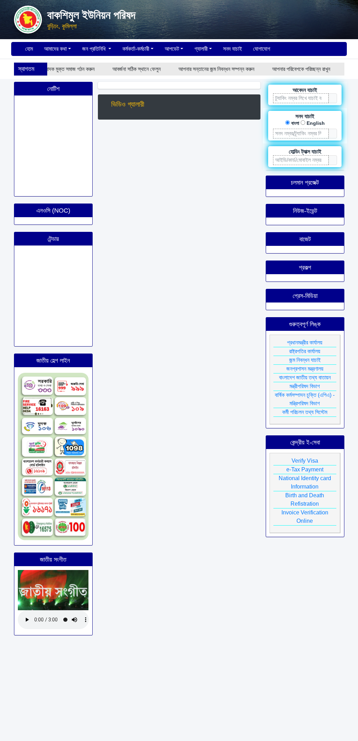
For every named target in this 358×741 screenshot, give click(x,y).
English (316, 123)
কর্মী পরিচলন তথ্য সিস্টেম (304, 412)
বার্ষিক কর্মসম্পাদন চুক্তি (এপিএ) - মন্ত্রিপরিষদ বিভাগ (305, 399)
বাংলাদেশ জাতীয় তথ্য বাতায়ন (305, 377)
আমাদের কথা (55, 49)
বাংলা (295, 123)
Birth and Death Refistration (304, 499)
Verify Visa (305, 461)
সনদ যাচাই (232, 49)
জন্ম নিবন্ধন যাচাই (305, 360)
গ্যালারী (201, 49)
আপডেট (172, 49)
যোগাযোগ (261, 49)
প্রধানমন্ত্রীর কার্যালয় (304, 342)
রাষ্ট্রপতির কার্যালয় (304, 351)
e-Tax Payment (304, 469)
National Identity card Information (305, 482)
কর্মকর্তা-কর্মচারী (135, 49)
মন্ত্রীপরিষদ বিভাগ (304, 386)
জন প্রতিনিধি (94, 49)
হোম (28, 49)
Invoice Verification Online (304, 517)
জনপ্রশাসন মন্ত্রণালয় (304, 369)
